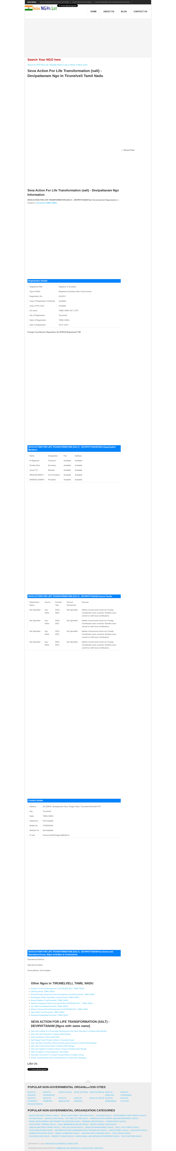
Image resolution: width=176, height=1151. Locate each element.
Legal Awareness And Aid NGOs (73, 1124)
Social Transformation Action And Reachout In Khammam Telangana (59, 1058)
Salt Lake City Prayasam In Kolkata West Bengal (50, 1034)
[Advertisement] (89, 36)
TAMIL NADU (51, 203)
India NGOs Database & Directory (61, 1144)
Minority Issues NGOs (62, 1136)
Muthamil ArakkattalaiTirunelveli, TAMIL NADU (49, 1015)
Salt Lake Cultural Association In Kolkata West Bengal (52, 1046)
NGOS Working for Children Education (112, 2)
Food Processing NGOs (40, 1130)
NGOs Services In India (82, 2)
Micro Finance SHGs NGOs (103, 1124)
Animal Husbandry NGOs (67, 1133)
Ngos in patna (81, 1092)
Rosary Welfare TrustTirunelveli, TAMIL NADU (49, 1000)
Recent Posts (129, 150)
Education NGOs (139, 1130)
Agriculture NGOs (54, 1118)
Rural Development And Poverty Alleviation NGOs (54, 1121)
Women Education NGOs (41, 1133)
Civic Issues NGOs (121, 1133)
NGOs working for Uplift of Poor (54, 2)
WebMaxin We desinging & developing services (80, 1148)
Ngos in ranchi (35, 1104)
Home (93, 11)
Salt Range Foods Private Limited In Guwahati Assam (52, 1040)
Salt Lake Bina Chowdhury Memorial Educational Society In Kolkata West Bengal (64, 1043)
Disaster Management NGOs (99, 1127)
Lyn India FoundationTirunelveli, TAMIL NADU (49, 1006)
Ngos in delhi (65, 1092)
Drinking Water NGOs (92, 1121)
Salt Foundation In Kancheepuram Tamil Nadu (50, 1052)
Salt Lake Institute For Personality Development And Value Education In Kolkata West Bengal (68, 1031)
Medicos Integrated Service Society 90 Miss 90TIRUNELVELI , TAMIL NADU (62, 1003)
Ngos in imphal (97, 1092)
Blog (124, 11)
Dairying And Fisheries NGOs (95, 1133)
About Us (108, 11)
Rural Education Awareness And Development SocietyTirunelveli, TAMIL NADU (63, 994)
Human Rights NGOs (115, 1121)
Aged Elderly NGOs (118, 1130)
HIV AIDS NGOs (35, 1118)
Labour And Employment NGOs (44, 1127)
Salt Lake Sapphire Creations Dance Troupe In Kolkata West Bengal (58, 1049)
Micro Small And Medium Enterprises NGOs (97, 1136)
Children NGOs (103, 1115)
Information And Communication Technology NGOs (81, 1130)
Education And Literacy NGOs (44, 1115)
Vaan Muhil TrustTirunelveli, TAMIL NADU (48, 1012)
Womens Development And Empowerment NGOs (113, 1118)
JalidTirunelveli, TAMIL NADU (43, 991)
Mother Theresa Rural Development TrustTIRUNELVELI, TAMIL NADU (59, 1009)
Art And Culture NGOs (76, 1118)
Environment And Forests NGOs (129, 1115)
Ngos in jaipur (97, 1098)
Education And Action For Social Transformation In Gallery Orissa (57, 1055)
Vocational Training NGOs (42, 1124)
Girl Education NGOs (72, 1127)
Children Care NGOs (39, 1136)
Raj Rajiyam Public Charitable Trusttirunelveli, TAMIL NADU (55, 997)
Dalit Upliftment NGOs (126, 1127)
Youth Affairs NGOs (131, 1136)
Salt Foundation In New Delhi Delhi (45, 1037)
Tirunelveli (40, 203)
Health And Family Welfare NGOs (77, 1115)
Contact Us (140, 11)
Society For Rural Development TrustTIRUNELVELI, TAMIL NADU (57, 988)
